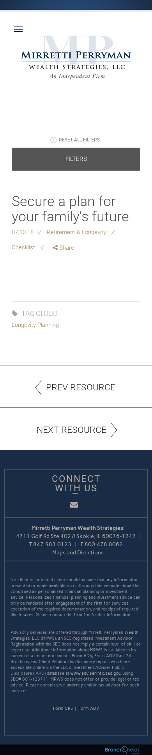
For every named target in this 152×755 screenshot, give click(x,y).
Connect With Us (76, 483)
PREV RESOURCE (80, 387)
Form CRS (63, 708)
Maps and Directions (78, 552)
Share (66, 247)
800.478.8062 (104, 544)
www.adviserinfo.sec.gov (95, 673)
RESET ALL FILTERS (79, 140)
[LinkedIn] (64, 280)
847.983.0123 (52, 544)
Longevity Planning (35, 324)
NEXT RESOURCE (71, 430)
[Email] (64, 289)
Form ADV (88, 708)
